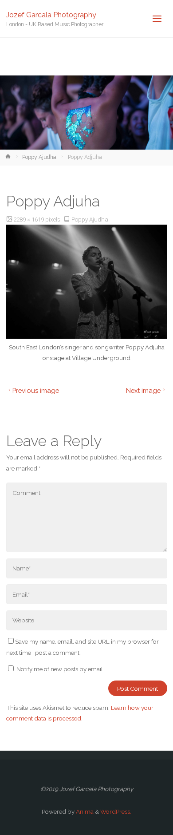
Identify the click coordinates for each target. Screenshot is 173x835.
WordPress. (115, 811)
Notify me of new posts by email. (60, 669)
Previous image (35, 390)
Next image (143, 390)
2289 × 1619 (29, 219)
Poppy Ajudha (39, 157)
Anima (84, 811)
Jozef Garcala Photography (51, 14)
